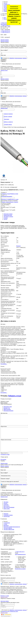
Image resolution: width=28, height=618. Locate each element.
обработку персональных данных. (18, 58)
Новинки (6, 513)
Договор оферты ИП (9, 529)
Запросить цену (14, 611)
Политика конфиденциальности (12, 526)
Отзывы (6, 11)
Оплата (5, 5)
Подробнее (3, 459)
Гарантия (6, 504)
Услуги (5, 3)
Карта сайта (7, 508)
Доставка (6, 7)
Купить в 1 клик (14, 199)
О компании (7, 4)
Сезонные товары (8, 515)
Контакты (6, 9)
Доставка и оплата (8, 216)
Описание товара (8, 213)
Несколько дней (8, 406)
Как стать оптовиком (9, 507)
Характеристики (8, 215)
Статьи (5, 8)
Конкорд (18, 246)
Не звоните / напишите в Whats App (11, 582)
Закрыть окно (4, 70)
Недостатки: (4, 426)
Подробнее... (4, 363)
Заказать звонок (5, 39)
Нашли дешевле (14, 202)
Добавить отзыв (14, 396)
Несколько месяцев (8, 410)
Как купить (6, 506)
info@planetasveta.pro (6, 24)
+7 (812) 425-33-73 (5, 22)
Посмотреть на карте (20, 568)
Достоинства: (4, 413)
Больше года (7, 408)
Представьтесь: (4, 453)
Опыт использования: (6, 404)
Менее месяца (7, 409)
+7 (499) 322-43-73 (5, 25)
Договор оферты (8, 528)
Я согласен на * (14, 584)
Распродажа (7, 516)
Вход (5, 17)
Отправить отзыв (5, 454)
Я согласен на (14, 58)
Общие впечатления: (6, 439)
